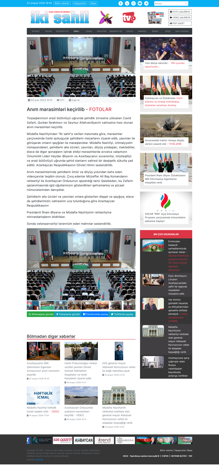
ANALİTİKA (102, 31)
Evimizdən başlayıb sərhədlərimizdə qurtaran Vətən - (178, 255)
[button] (133, 231)
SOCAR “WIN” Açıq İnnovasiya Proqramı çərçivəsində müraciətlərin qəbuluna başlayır (165, 217)
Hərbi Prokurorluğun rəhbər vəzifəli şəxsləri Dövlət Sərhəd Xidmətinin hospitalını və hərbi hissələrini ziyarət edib (81, 371)
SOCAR (48, 31)
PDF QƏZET (178, 23)
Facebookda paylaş (96, 314)
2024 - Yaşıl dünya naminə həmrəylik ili (141, 456)
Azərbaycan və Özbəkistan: (163, 102)
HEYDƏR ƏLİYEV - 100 (181, 456)
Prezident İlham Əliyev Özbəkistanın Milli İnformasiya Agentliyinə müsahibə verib (165, 179)
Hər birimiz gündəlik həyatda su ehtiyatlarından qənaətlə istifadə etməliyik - (178, 310)
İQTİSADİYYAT (62, 31)
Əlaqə (93, 3)
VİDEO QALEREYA (181, 17)
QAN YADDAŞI (181, 31)
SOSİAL (89, 31)
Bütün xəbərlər (62, 3)
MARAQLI (142, 31)
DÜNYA (129, 31)
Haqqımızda (80, 3)
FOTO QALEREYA (181, 11)
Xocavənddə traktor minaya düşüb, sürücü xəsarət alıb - (164, 142)
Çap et (75, 100)
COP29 (165, 456)
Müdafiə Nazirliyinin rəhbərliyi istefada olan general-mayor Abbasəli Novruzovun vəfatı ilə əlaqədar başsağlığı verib (117, 415)
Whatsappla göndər (42, 314)
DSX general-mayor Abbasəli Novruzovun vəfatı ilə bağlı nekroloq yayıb (118, 367)
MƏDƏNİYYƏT (115, 31)
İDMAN (155, 31)
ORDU (76, 31)
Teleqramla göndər (69, 314)
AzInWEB (39, 459)
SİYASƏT (36, 31)
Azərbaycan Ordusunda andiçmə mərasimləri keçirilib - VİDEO (79, 411)
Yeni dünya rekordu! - (165, 65)
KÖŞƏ (167, 31)
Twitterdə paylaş (123, 314)
